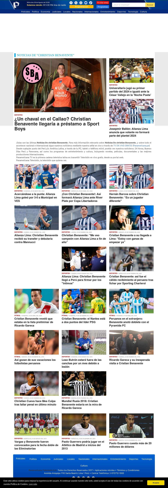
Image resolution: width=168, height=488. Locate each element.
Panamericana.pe (141, 145)
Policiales (25, 11)
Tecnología (133, 11)
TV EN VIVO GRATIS (122, 145)
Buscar (150, 5)
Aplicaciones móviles (105, 470)
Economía (45, 11)
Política (35, 11)
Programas (103, 7)
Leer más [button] (33, 484)
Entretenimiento (107, 11)
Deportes (121, 11)
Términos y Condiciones (128, 470)
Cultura (143, 11)
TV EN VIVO (102, 2)
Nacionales (77, 11)
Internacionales (91, 11)
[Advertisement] (84, 32)
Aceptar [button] (156, 483)
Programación (81, 6)
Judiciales (56, 11)
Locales (66, 11)
